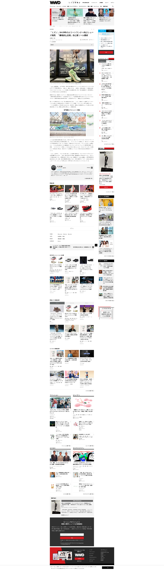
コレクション (96, 6)
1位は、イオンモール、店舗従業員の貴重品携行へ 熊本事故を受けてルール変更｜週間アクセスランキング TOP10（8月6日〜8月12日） (86, 336)
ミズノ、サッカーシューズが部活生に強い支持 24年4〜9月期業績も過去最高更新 (71, 215)
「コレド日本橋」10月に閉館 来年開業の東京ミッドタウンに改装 (107, 129)
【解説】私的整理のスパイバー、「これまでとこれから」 (107, 104)
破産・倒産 (103, 107)
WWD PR (108, 256)
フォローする (59, 169)
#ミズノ (59, 241)
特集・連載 (90, 6)
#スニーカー (60, 234)
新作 (54, 38)
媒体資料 (102, 560)
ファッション (53, 6)
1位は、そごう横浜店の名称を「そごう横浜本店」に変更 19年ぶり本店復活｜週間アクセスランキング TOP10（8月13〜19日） (56, 361)
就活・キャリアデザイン (72, 6)
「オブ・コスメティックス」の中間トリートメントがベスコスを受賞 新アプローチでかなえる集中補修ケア (108, 280)
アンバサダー (88, 316)
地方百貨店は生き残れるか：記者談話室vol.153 (82, 247)
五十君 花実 (54, 41)
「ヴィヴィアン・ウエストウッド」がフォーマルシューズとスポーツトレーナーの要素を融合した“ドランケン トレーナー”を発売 (56, 316)
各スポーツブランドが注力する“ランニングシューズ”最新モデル (56, 266)
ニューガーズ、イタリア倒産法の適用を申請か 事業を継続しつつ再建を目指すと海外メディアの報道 (62, 247)
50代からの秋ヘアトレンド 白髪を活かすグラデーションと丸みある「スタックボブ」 (105, 19)
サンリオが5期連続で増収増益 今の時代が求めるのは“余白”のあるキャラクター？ (71, 381)
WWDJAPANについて (104, 549)
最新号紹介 (105, 6)
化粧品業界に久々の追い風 (84, 434)
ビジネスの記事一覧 (89, 390)
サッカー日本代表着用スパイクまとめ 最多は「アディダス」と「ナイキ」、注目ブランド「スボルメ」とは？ (56, 287)
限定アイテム (71, 271)
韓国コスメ (83, 426)
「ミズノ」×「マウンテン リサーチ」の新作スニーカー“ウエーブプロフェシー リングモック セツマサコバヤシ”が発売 (86, 287)
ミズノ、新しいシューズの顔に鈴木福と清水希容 (86, 314)
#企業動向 (60, 236)
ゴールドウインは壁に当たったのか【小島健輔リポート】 (56, 380)
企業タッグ (66, 271)
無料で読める (67, 318)
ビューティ (59, 6)
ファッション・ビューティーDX (57, 466)
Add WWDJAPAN (85, 39)
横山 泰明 (51, 467)
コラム (51, 291)
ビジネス (64, 6)
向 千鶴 (74, 468)
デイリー (102, 61)
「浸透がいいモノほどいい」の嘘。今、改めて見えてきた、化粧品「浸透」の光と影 (82, 410)
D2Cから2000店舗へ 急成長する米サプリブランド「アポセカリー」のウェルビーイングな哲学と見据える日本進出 (86, 381)
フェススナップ (52, 414)
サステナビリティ (83, 6)
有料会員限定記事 (85, 2)
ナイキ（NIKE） (82, 157)
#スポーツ (65, 234)
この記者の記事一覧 (88, 178)
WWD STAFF (67, 219)
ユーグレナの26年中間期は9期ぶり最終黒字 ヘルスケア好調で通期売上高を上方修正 (62, 485)
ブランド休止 (82, 363)
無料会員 (102, 30)
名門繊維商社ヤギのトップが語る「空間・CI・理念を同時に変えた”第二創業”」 (105, 237)
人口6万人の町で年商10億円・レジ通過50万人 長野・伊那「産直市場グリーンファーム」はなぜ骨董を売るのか (107, 86)
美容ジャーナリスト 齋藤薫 (77, 417)
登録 (106, 52)
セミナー (107, 2)
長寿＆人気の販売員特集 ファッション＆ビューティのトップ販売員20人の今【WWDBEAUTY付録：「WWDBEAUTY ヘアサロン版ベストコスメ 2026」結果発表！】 (76, 505)
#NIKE (64, 238)
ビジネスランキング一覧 (108, 144)
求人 (101, 6)
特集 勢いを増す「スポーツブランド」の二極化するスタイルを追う (56, 271)
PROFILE (88, 167)
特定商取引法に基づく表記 (105, 552)
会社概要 (102, 556)
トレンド (70, 292)
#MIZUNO (59, 238)
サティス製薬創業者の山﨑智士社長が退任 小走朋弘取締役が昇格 (71, 360)
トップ (90, 549)
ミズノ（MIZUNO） (55, 86)
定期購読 (101, 2)
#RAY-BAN (51, 418)
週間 (110, 61)
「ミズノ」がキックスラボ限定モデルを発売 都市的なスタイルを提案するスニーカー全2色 (71, 267)
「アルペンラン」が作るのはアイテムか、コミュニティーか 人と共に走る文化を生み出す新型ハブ (105, 223)
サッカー (54, 291)
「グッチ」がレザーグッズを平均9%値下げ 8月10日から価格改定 (107, 122)
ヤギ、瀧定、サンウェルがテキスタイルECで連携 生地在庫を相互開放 (107, 137)
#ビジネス (70, 234)
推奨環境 (102, 553)
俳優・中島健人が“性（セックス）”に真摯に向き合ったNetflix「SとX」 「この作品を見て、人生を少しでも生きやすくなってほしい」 (90, 20)
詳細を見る (106, 187)
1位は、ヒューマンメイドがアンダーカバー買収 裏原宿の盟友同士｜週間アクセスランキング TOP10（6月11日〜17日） (71, 287)
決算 (69, 218)
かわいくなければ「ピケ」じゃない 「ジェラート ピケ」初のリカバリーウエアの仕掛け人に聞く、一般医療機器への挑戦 (107, 75)
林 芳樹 (51, 199)
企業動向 (51, 38)
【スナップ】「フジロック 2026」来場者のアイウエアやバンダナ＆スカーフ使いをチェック (59, 411)
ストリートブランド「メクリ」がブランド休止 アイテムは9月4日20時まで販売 (86, 360)
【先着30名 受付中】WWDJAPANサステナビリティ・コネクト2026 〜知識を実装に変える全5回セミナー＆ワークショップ (74, 20)
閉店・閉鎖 (103, 132)
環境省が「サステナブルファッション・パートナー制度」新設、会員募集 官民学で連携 (85, 485)
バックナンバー (94, 2)
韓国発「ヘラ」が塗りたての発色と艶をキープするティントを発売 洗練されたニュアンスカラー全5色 (85, 423)
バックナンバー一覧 (109, 191)
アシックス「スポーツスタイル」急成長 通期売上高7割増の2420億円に (71, 335)
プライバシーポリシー (72, 540)
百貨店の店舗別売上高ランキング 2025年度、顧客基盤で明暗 (107, 96)
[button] (113, 6)
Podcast (80, 466)
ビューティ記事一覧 (89, 445)
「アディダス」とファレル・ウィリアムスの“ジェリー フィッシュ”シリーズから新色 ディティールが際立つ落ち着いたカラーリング (56, 336)
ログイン (112, 2)
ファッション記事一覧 (66, 445)
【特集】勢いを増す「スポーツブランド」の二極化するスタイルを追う (58, 19)
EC (50, 466)
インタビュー (67, 384)
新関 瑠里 (80, 438)
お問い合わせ (103, 557)
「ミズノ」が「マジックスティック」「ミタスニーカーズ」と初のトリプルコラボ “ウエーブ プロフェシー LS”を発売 (86, 268)
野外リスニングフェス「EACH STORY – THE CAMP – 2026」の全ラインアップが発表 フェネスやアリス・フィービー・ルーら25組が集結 (62, 424)
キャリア (91, 561)
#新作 (64, 236)
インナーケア (87, 385)
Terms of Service (65, 544)
